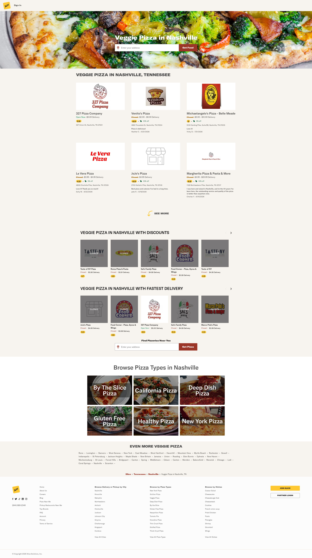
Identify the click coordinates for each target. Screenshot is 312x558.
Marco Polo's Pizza (209, 325)
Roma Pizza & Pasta (119, 269)
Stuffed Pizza (155, 527)
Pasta (207, 516)
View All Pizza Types (158, 537)
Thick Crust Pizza (156, 531)
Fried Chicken (210, 513)
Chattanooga (100, 523)
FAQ (41, 513)
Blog (41, 498)
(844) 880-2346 (19, 505)
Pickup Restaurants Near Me (51, 505)
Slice (128, 474)
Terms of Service (46, 523)
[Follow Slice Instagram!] (26, 499)
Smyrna (98, 520)
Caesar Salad (210, 491)
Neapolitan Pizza (156, 513)
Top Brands (44, 509)
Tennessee (140, 474)
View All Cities (100, 537)
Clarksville (99, 509)
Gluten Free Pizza (156, 509)
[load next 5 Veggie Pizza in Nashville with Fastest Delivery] (231, 289)
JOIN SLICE (285, 488)
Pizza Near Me (45, 502)
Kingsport (98, 527)
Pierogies (208, 520)
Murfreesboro (100, 502)
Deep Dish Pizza (156, 502)
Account (43, 516)
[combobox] (150, 47)
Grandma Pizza (156, 520)
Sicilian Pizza (155, 494)
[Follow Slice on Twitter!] (16, 499)
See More (161, 213)
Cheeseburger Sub (212, 498)
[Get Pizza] (188, 347)
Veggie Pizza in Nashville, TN (173, 474)
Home (42, 487)
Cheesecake (209, 494)
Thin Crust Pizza (156, 523)
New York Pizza (156, 491)
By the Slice (154, 505)
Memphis (98, 498)
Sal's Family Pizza (148, 269)
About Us (43, 491)
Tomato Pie (154, 516)
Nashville (153, 474)
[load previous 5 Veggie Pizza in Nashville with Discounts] (225, 233)
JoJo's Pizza (85, 325)
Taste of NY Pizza (88, 269)
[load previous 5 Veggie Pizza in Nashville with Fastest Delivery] (225, 289)
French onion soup (212, 509)
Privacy (42, 520)
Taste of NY (206, 269)
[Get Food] (188, 47)
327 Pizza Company (149, 325)
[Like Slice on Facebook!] (12, 499)
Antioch (98, 505)
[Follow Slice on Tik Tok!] (19, 499)
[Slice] (6, 5)
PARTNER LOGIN (285, 495)
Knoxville (98, 494)
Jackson (98, 513)
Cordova (98, 531)
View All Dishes (211, 537)
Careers (43, 494)
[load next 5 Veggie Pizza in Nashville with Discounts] (231, 233)
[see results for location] (118, 47)
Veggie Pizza (154, 498)
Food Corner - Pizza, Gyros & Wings (183, 270)
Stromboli (209, 527)
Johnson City (100, 516)
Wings (207, 531)
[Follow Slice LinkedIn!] (23, 499)
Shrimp (208, 523)
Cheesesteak (210, 502)
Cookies (208, 505)
